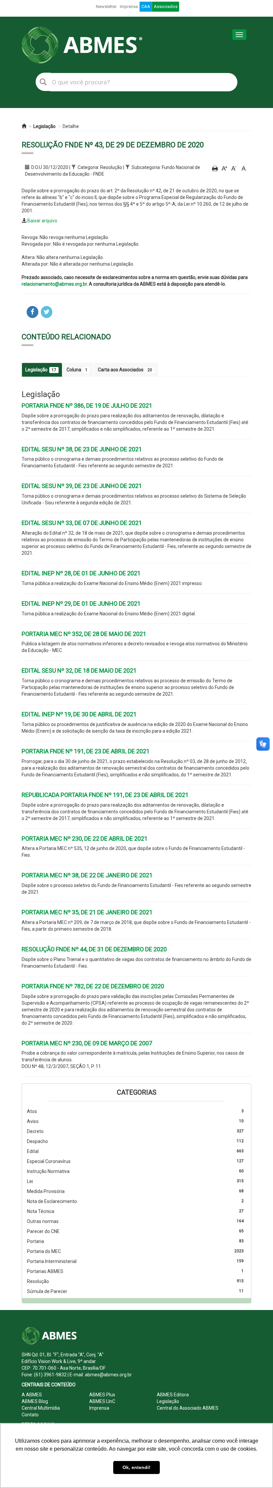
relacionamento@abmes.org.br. (55, 284)
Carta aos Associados (125, 369)
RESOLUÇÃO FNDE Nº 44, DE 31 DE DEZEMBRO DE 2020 (94, 949)
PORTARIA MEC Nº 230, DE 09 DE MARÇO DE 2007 (87, 1043)
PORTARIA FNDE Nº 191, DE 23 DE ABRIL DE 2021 (85, 751)
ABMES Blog (35, 1401)
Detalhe (71, 126)
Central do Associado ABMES (187, 1408)
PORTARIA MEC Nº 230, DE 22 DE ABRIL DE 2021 (84, 838)
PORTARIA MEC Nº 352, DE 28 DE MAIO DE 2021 (84, 633)
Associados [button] (165, 6)
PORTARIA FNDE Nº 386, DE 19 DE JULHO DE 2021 (87, 405)
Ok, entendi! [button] (136, 1467)
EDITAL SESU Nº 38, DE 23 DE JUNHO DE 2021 (82, 449)
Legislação (44, 126)
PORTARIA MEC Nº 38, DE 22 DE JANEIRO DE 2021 (87, 875)
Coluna (77, 369)
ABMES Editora (173, 1394)
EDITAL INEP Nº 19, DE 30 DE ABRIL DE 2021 (79, 714)
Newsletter (106, 6)
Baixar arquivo (42, 220)
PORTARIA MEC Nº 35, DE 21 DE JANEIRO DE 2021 (87, 912)
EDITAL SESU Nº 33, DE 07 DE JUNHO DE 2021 (82, 522)
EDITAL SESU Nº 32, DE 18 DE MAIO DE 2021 (79, 670)
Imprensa (129, 6)
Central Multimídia (41, 1408)
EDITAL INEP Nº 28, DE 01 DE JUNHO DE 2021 (81, 573)
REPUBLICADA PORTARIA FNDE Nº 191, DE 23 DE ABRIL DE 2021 (105, 794)
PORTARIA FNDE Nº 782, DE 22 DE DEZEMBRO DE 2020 (93, 986)
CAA (145, 6)
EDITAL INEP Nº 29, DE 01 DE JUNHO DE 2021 (81, 603)
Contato (30, 1414)
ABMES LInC (102, 1401)
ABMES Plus (102, 1394)
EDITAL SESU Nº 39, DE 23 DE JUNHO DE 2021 (82, 485)
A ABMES (32, 1394)
